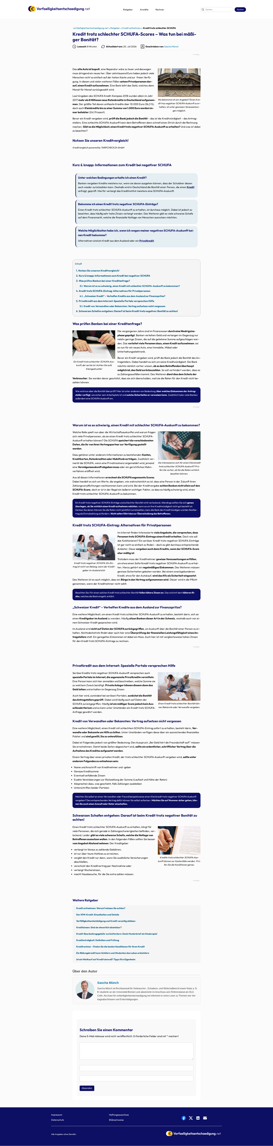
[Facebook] (184, 1118)
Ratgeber (128, 9)
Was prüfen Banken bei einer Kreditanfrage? (104, 280)
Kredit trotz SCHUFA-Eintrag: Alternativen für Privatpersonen (114, 291)
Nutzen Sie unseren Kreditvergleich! (98, 270)
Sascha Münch (171, 46)
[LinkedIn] (198, 1118)
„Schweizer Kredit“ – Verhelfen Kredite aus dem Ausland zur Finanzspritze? (124, 296)
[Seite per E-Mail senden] (205, 1118)
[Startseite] (59, 9)
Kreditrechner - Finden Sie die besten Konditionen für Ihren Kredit (110, 946)
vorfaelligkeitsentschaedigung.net (90, 28)
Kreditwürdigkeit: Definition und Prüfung (97, 940)
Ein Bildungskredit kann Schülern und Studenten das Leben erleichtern (112, 953)
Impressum (56, 1114)
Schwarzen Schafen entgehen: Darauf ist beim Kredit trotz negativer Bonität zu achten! (128, 311)
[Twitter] (191, 1118)
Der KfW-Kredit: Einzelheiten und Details (97, 914)
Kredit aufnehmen (131, 28)
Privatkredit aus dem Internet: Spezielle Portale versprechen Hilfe (116, 301)
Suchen (240, 9)
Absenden (87, 1088)
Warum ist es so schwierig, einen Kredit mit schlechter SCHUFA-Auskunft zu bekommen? (132, 285)
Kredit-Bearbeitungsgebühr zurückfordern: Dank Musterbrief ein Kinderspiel (116, 933)
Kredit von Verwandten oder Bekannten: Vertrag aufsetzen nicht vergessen (124, 306)
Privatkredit (146, 240)
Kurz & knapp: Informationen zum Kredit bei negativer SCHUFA (114, 275)
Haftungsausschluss (119, 1114)
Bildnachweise (116, 1119)
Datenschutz (57, 1119)
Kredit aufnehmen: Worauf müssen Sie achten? (100, 908)
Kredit (190, 187)
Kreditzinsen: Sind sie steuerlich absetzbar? (99, 927)
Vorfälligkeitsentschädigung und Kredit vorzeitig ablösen (105, 921)
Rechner (160, 9)
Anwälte (144, 9)
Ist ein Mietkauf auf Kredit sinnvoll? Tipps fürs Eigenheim (105, 959)
